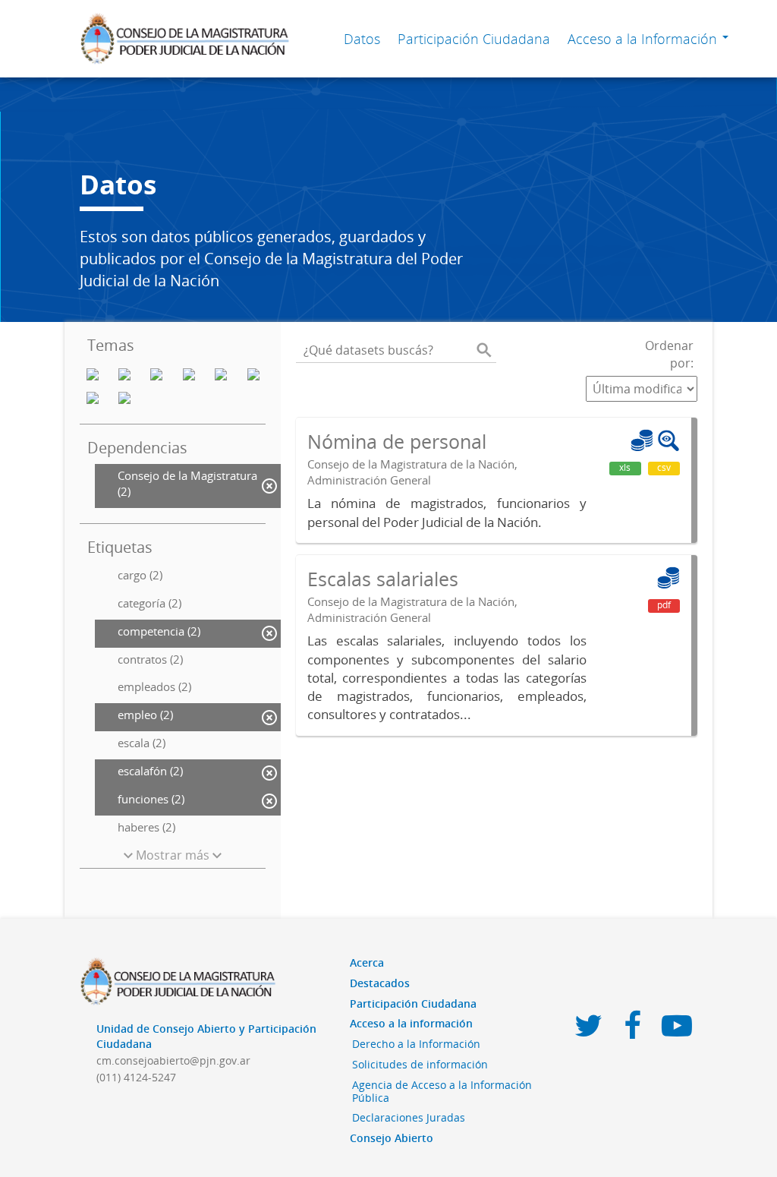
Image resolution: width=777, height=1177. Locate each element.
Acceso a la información (411, 1023)
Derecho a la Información (416, 1044)
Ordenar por (669, 354)
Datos (362, 39)
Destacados (380, 983)
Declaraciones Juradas (408, 1117)
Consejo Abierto (391, 1138)
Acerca (367, 962)
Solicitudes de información (420, 1064)
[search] (484, 350)
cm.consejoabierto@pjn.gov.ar (173, 1060)
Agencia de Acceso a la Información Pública (442, 1091)
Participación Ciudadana (474, 39)
